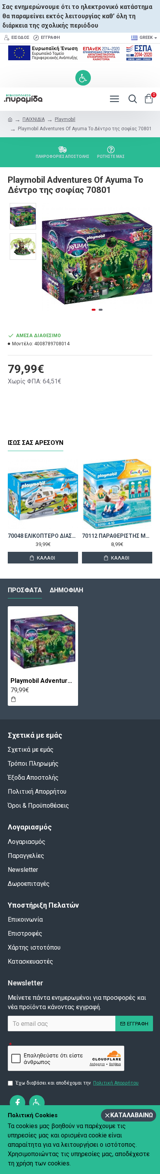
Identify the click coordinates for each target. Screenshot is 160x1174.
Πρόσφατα (25, 590)
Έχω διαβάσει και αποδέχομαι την (77, 1083)
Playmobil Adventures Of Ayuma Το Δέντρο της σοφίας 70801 (42, 680)
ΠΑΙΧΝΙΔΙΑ (34, 119)
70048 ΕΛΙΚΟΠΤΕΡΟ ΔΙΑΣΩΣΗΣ (43, 536)
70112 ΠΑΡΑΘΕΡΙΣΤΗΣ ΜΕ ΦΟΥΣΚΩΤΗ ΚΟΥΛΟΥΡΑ (117, 536)
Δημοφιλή (66, 590)
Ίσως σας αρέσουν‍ (35, 442)
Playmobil (65, 119)
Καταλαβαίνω (131, 1115)
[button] (49, 258)
